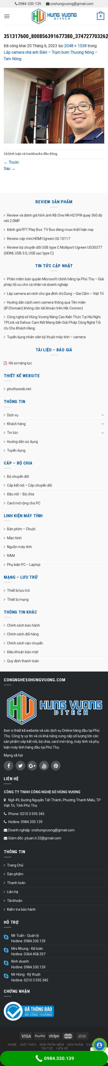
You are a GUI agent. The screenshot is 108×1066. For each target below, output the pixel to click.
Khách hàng (16, 424)
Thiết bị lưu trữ (18, 590)
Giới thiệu (28, 1044)
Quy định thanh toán (23, 661)
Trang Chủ (15, 865)
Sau (9, 168)
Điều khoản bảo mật (22, 652)
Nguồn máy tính (19, 547)
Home (12, 1044)
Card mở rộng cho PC (23, 503)
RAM (11, 556)
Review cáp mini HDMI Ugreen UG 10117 (38, 239)
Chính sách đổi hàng (23, 634)
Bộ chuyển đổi (18, 477)
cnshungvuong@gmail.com (71, 4)
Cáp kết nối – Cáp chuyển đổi (29, 485)
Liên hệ (12, 892)
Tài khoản (14, 901)
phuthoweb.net (19, 389)
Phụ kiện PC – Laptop (23, 565)
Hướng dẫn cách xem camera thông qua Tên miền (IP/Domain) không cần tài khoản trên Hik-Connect (45, 305)
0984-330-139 (29, 4)
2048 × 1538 (75, 45)
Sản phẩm (15, 874)
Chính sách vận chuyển (25, 643)
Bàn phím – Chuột (21, 529)
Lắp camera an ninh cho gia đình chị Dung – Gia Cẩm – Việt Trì (55, 294)
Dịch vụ (12, 415)
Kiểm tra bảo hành (21, 909)
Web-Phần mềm (51, 1044)
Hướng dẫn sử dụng (22, 442)
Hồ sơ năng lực (20, 363)
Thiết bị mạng (18, 599)
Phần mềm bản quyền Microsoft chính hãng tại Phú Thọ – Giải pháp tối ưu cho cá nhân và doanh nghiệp (54, 282)
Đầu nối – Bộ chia (20, 494)
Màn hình (14, 538)
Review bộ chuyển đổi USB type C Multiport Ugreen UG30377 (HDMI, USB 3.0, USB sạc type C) (53, 250)
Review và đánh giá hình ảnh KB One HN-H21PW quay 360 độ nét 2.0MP (53, 218)
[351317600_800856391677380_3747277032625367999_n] (54, 105)
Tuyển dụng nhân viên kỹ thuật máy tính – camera (46, 337)
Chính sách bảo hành (23, 625)
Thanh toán (16, 883)
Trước (11, 162)
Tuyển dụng (16, 450)
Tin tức (12, 433)
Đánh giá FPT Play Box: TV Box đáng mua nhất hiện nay (50, 230)
